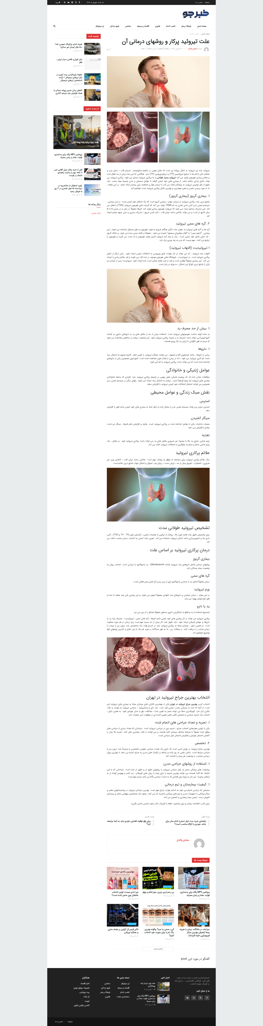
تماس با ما (199, 2)
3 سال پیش (77, 66)
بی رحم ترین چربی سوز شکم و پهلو (158, 892)
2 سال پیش (77, 51)
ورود (57, 2)
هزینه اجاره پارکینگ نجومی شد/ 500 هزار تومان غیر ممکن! (68, 46)
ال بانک (86, 996)
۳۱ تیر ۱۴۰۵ (204, 939)
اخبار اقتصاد (85, 983)
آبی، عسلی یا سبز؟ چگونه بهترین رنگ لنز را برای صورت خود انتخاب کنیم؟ (159, 932)
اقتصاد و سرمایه (143, 26)
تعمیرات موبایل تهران (81, 987)
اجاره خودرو (96, 213)
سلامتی (128, 26)
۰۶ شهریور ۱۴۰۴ (177, 48)
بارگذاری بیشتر (158, 949)
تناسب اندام (170, 26)
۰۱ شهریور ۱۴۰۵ (92, 146)
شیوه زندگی (114, 26)
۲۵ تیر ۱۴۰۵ (133, 936)
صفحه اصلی (202, 26)
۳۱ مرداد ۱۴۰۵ (203, 899)
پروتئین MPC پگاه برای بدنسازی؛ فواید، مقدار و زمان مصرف (195, 893)
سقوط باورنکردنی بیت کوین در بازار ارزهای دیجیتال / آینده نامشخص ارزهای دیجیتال (69, 77)
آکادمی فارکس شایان (81, 1005)
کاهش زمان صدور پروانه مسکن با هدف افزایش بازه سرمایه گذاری (68, 92)
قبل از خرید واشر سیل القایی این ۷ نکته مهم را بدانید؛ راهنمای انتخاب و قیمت (68, 172)
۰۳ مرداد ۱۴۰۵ (132, 899)
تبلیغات (207, 2)
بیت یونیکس (84, 992)
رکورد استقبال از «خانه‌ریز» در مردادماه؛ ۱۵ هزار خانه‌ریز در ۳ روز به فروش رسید (68, 188)
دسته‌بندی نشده (123, 996)
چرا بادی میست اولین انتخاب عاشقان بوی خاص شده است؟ (125, 893)
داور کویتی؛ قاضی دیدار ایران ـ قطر (69, 61)
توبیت (87, 1001)
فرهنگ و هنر (186, 26)
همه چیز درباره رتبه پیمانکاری (85, 142)
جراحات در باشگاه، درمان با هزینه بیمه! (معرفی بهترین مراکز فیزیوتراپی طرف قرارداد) (195, 932)
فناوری (157, 26)
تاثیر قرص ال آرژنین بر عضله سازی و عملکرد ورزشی (123, 931)
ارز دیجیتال (100, 26)
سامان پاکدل (192, 48)
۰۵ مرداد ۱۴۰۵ (167, 896)
